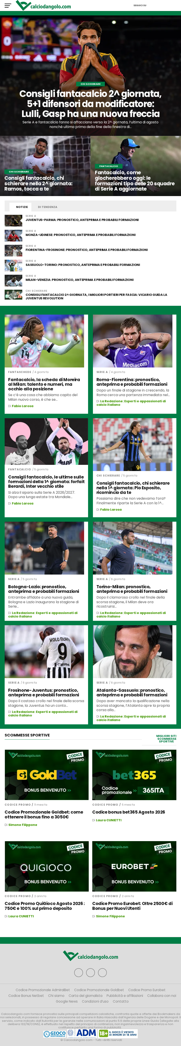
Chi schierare (108, 475)
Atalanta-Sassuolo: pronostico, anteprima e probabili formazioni (131, 692)
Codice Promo (18, 805)
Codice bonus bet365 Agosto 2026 (128, 812)
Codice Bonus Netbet (26, 995)
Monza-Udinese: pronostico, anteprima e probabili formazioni (80, 235)
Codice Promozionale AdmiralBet (43, 990)
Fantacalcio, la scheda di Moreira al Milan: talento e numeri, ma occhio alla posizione (44, 384)
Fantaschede (19, 372)
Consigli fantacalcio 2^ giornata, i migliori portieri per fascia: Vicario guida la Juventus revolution (96, 296)
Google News (67, 1001)
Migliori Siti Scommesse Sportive (166, 739)
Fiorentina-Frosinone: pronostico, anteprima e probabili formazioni (86, 250)
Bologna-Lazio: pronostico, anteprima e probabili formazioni (43, 589)
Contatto (121, 1001)
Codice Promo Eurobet (147, 990)
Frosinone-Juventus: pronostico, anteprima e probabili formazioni (43, 692)
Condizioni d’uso (95, 1001)
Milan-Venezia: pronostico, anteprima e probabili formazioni (79, 280)
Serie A (102, 372)
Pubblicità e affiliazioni (125, 995)
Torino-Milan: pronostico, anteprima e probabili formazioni (131, 589)
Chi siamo (56, 995)
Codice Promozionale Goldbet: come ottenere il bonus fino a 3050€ (44, 814)
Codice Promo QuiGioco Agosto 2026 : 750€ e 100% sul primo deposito (45, 906)
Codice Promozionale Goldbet (99, 990)
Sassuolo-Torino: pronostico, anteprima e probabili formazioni (83, 265)
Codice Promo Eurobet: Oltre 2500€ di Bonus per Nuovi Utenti (132, 906)
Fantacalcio (19, 469)
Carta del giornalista (85, 995)
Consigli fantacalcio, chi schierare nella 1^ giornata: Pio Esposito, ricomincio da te (133, 488)
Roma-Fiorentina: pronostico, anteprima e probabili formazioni (131, 382)
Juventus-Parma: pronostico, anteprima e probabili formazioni (82, 220)
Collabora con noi (161, 995)
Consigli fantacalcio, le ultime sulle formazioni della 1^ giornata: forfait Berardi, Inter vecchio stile (46, 482)
